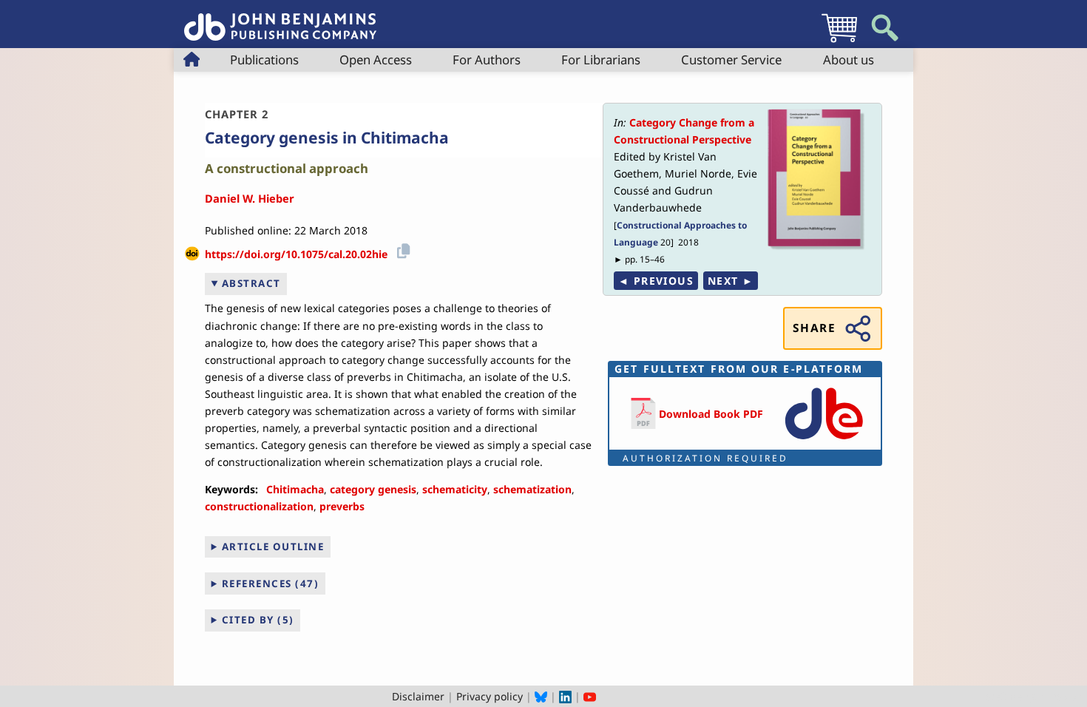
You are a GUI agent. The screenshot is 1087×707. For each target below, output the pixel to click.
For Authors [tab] (487, 59)
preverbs (342, 506)
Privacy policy (489, 696)
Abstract (251, 283)
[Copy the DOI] (401, 249)
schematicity (454, 489)
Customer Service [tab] (731, 59)
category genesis (373, 489)
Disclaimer (418, 696)
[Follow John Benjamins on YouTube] (589, 696)
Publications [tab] (264, 59)
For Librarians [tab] (600, 59)
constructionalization (259, 506)
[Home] (280, 19)
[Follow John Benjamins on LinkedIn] (565, 696)
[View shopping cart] (839, 42)
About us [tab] (848, 59)
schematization (532, 489)
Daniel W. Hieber (249, 198)
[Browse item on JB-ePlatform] (823, 440)
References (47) (270, 583)
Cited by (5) (258, 619)
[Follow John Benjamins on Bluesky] (541, 696)
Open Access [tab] (375, 59)
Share (814, 328)
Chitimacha (295, 489)
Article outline (273, 546)
